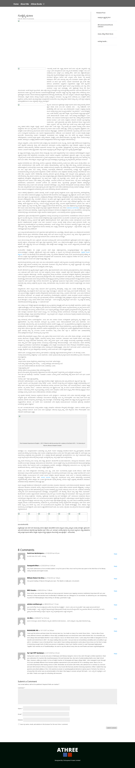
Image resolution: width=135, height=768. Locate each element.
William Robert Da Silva (35, 578)
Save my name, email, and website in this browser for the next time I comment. (44, 724)
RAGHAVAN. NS (32, 630)
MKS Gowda (31, 590)
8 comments (30, 19)
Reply (115, 554)
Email (20, 714)
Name (20, 708)
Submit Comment (111, 728)
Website (20, 720)
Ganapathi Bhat (33, 566)
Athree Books (36, 4)
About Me (25, 4)
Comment (21, 688)
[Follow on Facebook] (65, 755)
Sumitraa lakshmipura (35, 553)
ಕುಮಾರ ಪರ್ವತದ (45, 477)
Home (16, 4)
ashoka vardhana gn (34, 604)
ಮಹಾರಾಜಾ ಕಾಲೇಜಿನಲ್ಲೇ (73, 208)
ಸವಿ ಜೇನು (30, 618)
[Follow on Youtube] (70, 755)
